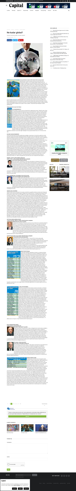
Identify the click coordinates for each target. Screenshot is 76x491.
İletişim (44, 483)
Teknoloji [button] (13, 10)
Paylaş (9, 40)
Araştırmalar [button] (25, 10)
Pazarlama (17, 29)
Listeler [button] (8, 10)
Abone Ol (27, 416)
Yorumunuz (9, 442)
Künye (40, 483)
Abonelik (68, 483)
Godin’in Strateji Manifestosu (40, 432)
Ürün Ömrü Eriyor (10, 432)
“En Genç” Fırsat (24, 432)
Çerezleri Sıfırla (55, 483)
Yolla (9, 469)
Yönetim (12, 29)
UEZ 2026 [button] (55, 10)
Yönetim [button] (31, 10)
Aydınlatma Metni (63, 483)
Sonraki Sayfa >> (44, 404)
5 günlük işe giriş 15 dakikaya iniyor (59, 68)
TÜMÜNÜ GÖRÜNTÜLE (64, 164)
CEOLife (49, 10)
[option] (31, 1)
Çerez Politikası (49, 483)
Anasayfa (8, 29)
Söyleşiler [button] (37, 10)
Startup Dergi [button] (43, 10)
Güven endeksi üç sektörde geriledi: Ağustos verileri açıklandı (26, 1)
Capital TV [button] (19, 10)
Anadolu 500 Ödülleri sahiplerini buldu (59, 154)
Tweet (15, 40)
